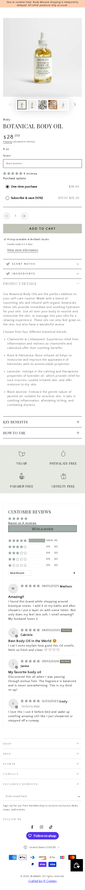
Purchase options (14, 178)
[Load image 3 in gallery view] (42, 104)
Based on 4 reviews (22, 523)
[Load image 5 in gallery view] (63, 104)
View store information (22, 250)
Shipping (7, 142)
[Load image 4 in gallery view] (52, 104)
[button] (13, 173)
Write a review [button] (42, 528)
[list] (42, 470)
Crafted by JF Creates (42, 881)
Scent (7, 155)
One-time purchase (24, 186)
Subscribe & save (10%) (28, 198)
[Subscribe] (79, 796)
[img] (31, 586)
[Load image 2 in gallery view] (32, 104)
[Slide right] (74, 104)
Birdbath (36, 876)
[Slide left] (10, 104)
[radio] (7, 186)
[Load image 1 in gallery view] (21, 104)
